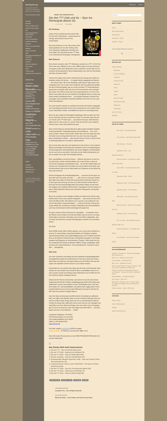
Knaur (29, 128)
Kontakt (140, 4)
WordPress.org (29, 172)
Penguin (38, 134)
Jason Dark (29, 123)
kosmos (85, 380)
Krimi (39, 128)
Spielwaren (117, 105)
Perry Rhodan (31, 137)
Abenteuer (28, 21)
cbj (26, 92)
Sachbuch (28, 62)
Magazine (28, 48)
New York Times (117, 112)
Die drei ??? (30, 96)
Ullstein (36, 155)
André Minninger (29, 83)
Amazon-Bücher (117, 67)
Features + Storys (117, 41)
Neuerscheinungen (119, 101)
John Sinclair (30, 125)
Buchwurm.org (32, 5)
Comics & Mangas (119, 74)
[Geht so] (54, 331)
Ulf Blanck (31, 155)
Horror (116, 87)
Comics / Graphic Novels (32, 26)
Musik (27, 53)
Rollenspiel (29, 59)
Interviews (28, 44)
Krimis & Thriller (118, 98)
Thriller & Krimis (30, 71)
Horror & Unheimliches (31, 39)
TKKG (27, 155)
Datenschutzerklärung (118, 311)
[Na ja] (52, 331)
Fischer (37, 111)
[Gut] (56, 331)
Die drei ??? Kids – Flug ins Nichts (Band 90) (67, 354)
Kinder (116, 94)
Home (114, 28)
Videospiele (117, 108)
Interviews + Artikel (117, 38)
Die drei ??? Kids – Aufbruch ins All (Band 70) (67, 352)
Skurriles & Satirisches (31, 64)
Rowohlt (28, 144)
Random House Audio (31, 142)
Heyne (30, 120)
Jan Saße (77, 380)
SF (29, 146)
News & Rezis (116, 300)
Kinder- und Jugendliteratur (64, 14)
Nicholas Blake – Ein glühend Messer (123, 276)
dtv (33, 101)
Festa (32, 111)
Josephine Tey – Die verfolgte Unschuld (68, 389)
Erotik (38, 104)
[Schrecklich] (50, 331)
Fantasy (28, 111)
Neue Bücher (116, 34)
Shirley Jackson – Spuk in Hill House (123, 288)
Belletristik (117, 70)
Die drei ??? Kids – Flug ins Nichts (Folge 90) (67, 373)
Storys (27, 69)
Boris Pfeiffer (55, 380)
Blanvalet (30, 89)
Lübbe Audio (31, 134)
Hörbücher (117, 84)
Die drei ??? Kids (67, 380)
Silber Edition (34, 146)
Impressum (132, 4)
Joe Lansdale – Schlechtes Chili (121, 260)
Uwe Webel (68, 24)
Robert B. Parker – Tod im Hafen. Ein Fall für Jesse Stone (73, 396)
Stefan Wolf (28, 149)
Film (27, 30)
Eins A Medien (31, 104)
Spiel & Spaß (29, 66)
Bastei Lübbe (32, 86)
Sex (27, 146)
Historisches (29, 37)
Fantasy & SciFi (118, 80)
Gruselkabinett (29, 117)
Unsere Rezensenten (118, 304)
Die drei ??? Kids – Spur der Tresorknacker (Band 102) (71, 368)
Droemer (29, 101)
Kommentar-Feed (30, 169)
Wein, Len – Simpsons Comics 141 (122, 257)
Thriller (33, 149)
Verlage (114, 307)
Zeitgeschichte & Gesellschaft (33, 73)
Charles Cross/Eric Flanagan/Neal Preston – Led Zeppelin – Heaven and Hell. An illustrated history (126, 272)
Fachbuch (117, 77)
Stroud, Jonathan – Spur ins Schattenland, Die (68, 357)
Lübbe (28, 131)
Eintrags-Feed (29, 167)
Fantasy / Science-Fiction (32, 28)
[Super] (58, 331)
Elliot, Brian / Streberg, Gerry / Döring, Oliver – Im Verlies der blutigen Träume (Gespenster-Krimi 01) (126, 283)
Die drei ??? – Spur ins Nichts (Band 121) (66, 350)
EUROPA (29, 106)
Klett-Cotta (37, 125)
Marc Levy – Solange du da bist (121, 263)
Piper (28, 140)
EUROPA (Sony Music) (32, 108)
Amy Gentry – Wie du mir (119, 279)
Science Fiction (35, 144)
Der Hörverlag (29, 93)
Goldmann (31, 114)
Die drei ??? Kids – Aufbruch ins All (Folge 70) (67, 371)
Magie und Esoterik (31, 51)
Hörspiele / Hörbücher (31, 41)
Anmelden (28, 165)
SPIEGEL (115, 115)
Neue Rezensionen (118, 31)
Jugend (116, 91)
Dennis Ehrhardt (31, 92)
